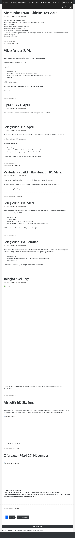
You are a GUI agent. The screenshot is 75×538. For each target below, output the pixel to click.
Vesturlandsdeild (16, 196)
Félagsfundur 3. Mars (19, 203)
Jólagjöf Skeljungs (16, 279)
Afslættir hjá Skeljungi (19, 402)
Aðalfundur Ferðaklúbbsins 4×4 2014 (31, 13)
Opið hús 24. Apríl (17, 105)
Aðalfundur (15, 43)
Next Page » (24, 517)
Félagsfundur (16, 165)
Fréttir (13, 41)
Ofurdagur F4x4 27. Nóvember (26, 455)
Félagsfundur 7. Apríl (19, 127)
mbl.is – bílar (37, 526)
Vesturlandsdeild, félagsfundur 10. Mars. (33, 172)
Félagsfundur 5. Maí (18, 50)
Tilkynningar (15, 120)
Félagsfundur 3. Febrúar (21, 242)
